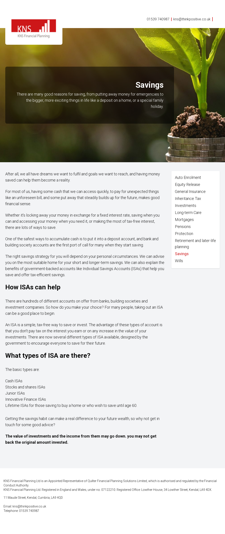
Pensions (183, 226)
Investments (185, 205)
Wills (179, 260)
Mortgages (184, 219)
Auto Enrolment (188, 177)
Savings (182, 253)
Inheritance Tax (188, 198)
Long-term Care (188, 212)
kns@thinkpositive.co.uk (191, 19)
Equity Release (187, 184)
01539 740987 (158, 19)
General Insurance (190, 191)
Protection (184, 233)
